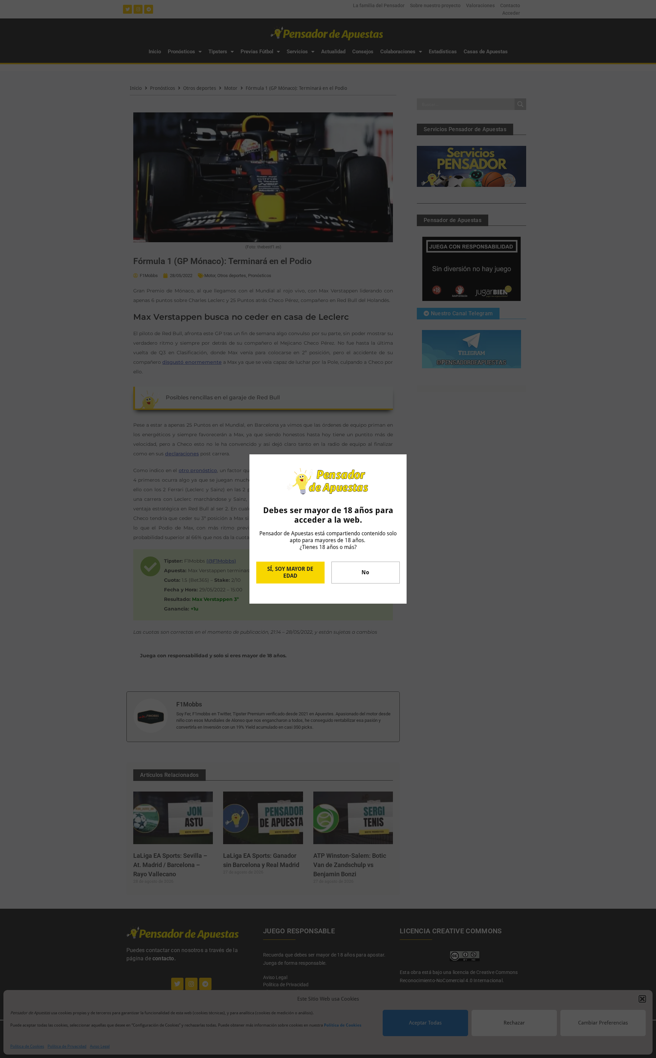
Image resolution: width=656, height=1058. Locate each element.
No (365, 572)
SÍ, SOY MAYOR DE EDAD (290, 572)
